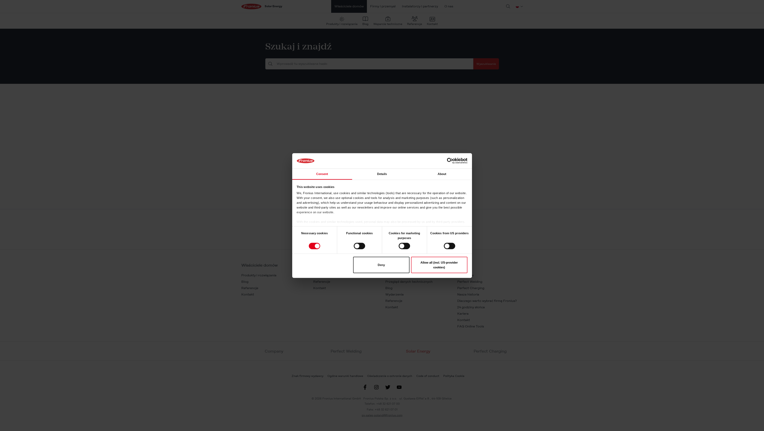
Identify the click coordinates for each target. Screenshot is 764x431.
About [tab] (442, 174)
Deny (381, 265)
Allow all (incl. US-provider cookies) (439, 265)
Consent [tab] (322, 174)
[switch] (359, 246)
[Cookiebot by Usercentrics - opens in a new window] (449, 161)
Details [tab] (382, 174)
